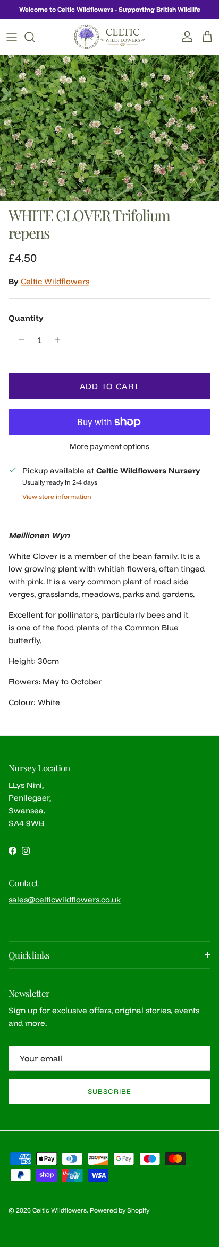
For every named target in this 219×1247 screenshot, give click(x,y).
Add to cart (109, 386)
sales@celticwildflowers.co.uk (65, 899)
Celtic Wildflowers (55, 281)
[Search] (35, 37)
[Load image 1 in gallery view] (109, 128)
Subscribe (109, 1091)
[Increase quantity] (60, 340)
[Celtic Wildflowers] (110, 36)
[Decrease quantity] (18, 340)
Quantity (26, 318)
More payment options (109, 446)
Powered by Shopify (119, 1210)
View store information (56, 496)
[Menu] (11, 37)
